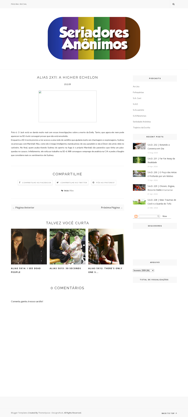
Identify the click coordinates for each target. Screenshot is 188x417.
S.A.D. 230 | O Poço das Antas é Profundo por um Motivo (162, 174)
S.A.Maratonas (139, 115)
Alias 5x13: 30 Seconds (65, 268)
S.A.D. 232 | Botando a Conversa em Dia (159, 146)
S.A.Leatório (138, 110)
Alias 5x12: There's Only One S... (105, 270)
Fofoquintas (138, 92)
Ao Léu (136, 86)
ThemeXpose (44, 412)
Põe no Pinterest (105, 182)
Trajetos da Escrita (141, 127)
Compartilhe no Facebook (36, 182)
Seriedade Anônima (142, 121)
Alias (71, 190)
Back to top (168, 413)
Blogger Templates (19, 412)
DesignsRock (57, 412)
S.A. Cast (137, 98)
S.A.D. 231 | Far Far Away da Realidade (161, 160)
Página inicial (19, 4)
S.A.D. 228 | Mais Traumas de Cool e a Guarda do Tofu (162, 201)
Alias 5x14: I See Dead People (26, 270)
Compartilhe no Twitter (74, 182)
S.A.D (135, 104)
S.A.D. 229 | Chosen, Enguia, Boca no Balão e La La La (161, 188)
